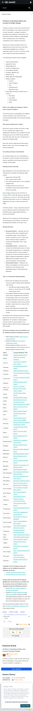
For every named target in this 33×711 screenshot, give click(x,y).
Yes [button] (13, 632)
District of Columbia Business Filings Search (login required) (20, 389)
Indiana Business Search (20, 411)
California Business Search (21, 371)
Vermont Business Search (21, 539)
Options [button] (31, 14)
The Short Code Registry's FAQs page (16, 606)
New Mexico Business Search (22, 481)
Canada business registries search (15, 572)
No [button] (20, 632)
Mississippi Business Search (21, 454)
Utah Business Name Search (21, 537)
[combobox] (16, 8)
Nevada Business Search (20, 469)
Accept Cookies (25, 705)
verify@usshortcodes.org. (10, 197)
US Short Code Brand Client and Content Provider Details (14, 22)
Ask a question (16, 669)
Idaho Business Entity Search (22, 404)
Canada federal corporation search (16, 574)
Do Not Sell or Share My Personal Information (16, 702)
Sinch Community (10, 2)
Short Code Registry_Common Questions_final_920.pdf (18, 614)
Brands (5, 612)
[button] (4, 621)
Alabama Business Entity (20, 355)
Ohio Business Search (20, 496)
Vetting (22, 612)
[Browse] (3, 2)
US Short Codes (6, 14)
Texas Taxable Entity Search (21, 534)
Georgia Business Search (20, 397)
